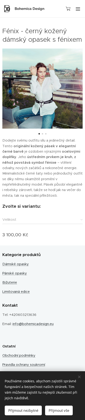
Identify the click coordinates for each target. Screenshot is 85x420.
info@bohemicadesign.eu (33, 324)
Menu (78, 8)
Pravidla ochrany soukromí (23, 365)
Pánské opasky (14, 273)
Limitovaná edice (16, 292)
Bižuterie (9, 282)
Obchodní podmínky (18, 355)
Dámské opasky (15, 264)
